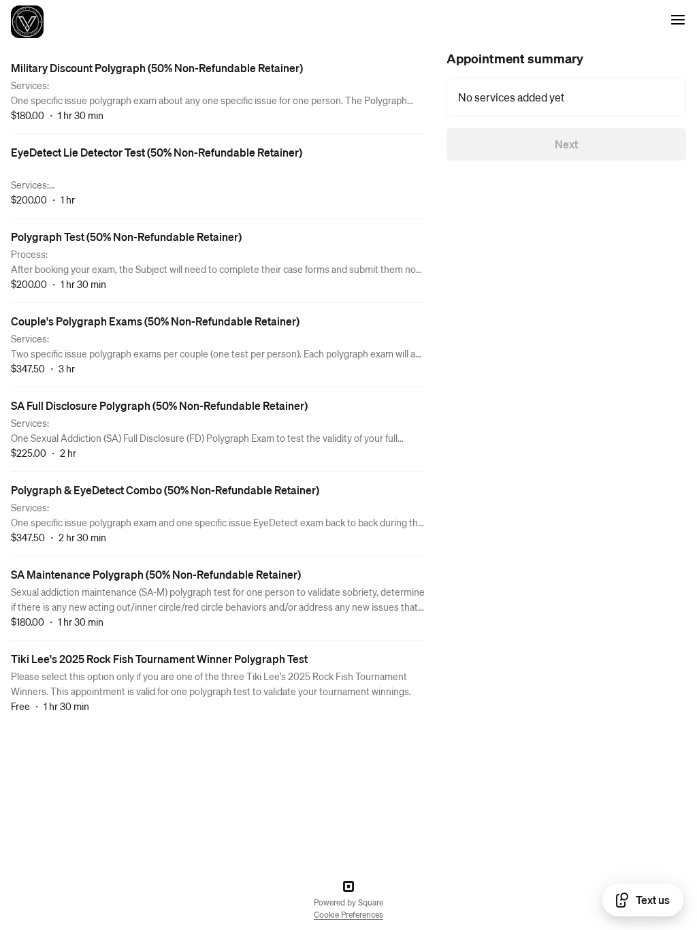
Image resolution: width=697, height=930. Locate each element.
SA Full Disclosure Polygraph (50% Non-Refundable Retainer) (159, 405)
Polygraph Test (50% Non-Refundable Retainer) (126, 236)
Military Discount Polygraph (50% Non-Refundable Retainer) (157, 68)
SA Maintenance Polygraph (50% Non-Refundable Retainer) (156, 574)
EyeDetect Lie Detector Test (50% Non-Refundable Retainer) (156, 152)
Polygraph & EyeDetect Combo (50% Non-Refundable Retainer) (165, 490)
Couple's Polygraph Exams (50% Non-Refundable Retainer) (155, 321)
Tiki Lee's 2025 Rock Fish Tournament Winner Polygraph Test (159, 659)
